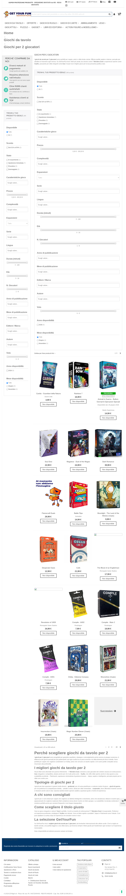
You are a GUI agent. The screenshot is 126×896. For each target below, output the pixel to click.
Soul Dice (48, 462)
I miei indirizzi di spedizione (62, 870)
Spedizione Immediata (17, 163)
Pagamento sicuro (10, 875)
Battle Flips (78, 513)
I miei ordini (56, 867)
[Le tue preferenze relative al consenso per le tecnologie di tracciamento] (121, 891)
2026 (11, 370)
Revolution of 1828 (48, 622)
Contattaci (7, 881)
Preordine (12, 166)
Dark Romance (108, 462)
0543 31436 (109, 876)
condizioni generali (74, 843)
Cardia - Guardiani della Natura (48, 393)
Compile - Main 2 (108, 622)
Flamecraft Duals (48, 513)
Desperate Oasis (48, 568)
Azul (64, 64)
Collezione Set (83, 879)
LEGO (101, 23)
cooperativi (96, 788)
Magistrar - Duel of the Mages (78, 462)
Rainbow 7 (78, 393)
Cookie (6, 878)
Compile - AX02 (78, 622)
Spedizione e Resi (10, 870)
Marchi (30, 878)
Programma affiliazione (11, 883)
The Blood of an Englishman (108, 568)
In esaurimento (14, 160)
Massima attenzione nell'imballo (19, 76)
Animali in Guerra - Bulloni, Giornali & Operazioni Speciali (108, 400)
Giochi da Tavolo (14, 23)
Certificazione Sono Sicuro (13, 867)
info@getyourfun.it (111, 873)
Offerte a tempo (33, 864)
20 (117, 747)
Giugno (12, 386)
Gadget (36, 27)
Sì (10, 135)
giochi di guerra (115, 786)
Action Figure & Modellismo (80, 27)
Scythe (36, 64)
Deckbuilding (82, 882)
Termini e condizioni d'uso (12, 872)
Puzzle (24, 27)
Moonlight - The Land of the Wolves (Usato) (108, 514)
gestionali (71, 786)
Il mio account (57, 864)
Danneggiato (13, 169)
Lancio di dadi (82, 871)
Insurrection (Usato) (48, 731)
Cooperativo (82, 868)
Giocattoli (10, 27)
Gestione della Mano (85, 864)
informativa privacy (89, 843)
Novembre (13, 389)
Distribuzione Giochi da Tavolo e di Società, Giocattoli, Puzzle (38, 883)
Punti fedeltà (8, 886)
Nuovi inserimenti (34, 867)
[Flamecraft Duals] (48, 495)
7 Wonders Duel (98, 61)
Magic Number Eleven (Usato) (78, 731)
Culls (78, 568)
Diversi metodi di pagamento (17, 67)
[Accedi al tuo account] (114, 14)
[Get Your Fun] (17, 14)
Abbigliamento (89, 23)
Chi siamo (7, 864)
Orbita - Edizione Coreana (78, 677)
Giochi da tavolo (33, 870)
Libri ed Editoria (53, 27)
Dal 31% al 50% (14, 147)
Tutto (10, 132)
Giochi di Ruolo (48, 23)
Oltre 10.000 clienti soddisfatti (18, 87)
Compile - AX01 (48, 677)
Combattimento (83, 875)
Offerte (31, 23)
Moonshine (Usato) (108, 677)
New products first (48, 353)
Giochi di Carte (68, 23)
